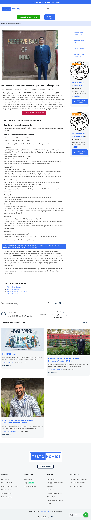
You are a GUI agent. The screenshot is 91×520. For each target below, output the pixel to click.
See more (85, 322)
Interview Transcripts (14, 23)
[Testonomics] (11, 8)
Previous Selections (30, 486)
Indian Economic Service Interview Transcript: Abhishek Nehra (17, 421)
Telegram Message (45, 466)
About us (50, 486)
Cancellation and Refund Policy (55, 502)
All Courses (5, 479)
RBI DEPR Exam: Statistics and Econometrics (78, 136)
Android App (49, 17)
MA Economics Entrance (79, 42)
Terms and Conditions (54, 493)
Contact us (50, 490)
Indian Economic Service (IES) (79, 34)
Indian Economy (6, 497)
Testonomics (44, 511)
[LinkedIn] (63, 303)
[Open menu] (48, 8)
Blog (25, 483)
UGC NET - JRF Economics (79, 56)
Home (3, 23)
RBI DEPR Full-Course (14, 294)
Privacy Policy (51, 497)
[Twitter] (59, 303)
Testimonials (28, 479)
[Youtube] (52, 517)
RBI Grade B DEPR (11, 303)
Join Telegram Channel (77, 483)
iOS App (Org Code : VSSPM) (29, 17)
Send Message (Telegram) (78, 479)
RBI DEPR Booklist (9, 354)
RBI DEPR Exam (48, 89)
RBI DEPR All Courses (14, 287)
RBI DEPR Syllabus (13, 289)
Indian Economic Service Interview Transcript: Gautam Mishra (63, 359)
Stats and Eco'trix (7, 493)
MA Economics (6, 490)
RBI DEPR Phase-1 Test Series (17, 291)
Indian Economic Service (9, 486)
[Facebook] (55, 303)
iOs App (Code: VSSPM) (55, 483)
